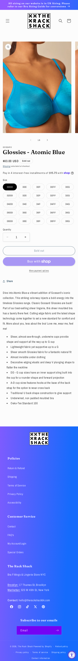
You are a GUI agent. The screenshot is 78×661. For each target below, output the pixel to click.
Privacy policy (22, 652)
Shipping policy (58, 652)
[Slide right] (47, 140)
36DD (12, 213)
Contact (12, 526)
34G (69, 204)
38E (27, 222)
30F (40, 187)
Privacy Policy (15, 494)
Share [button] (10, 281)
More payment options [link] (39, 270)
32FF (55, 196)
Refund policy (61, 646)
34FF (55, 204)
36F (40, 213)
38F (40, 222)
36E (27, 213)
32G (69, 196)
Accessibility (14, 502)
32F (40, 196)
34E (27, 204)
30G (69, 187)
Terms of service (40, 652)
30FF (55, 187)
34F (40, 204)
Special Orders (15, 552)
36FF (55, 213)
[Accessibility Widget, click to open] (72, 655)
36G (69, 213)
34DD (12, 204)
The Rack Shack (25, 646)
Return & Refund (16, 468)
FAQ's (11, 535)
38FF (55, 222)
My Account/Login (17, 543)
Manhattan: (14, 590)
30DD (12, 187)
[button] (7, 21)
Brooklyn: (13, 585)
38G (69, 222)
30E (27, 187)
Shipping (6, 166)
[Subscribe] (57, 630)
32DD (12, 196)
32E (27, 196)
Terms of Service (17, 485)
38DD (12, 222)
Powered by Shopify (43, 646)
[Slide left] (31, 140)
